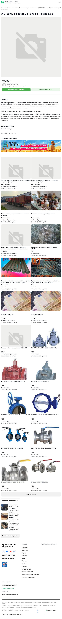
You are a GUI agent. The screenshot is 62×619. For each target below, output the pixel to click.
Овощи (24, 563)
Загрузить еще (31, 494)
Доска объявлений (12, 7)
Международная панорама (30, 574)
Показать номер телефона (16, 89)
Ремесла (22, 7)
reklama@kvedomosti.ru (9, 585)
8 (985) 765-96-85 (8, 555)
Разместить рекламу (8, 588)
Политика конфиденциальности (12, 614)
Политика (25, 547)
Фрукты (24, 566)
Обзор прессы (26, 569)
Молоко (24, 555)
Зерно (24, 553)
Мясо (23, 558)
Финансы (25, 550)
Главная (3, 7)
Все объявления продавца (10, 536)
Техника (24, 561)
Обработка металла (32, 7)
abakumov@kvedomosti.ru (10, 594)
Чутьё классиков (27, 572)
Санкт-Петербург (6, 129)
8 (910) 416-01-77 (8, 558)
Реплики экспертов (28, 577)
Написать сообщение (45, 89)
